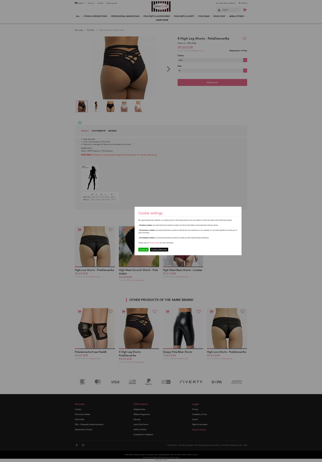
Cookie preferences (159, 249)
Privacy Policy (154, 243)
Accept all (143, 249)
